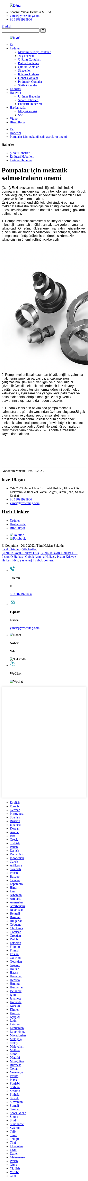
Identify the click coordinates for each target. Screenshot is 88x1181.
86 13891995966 (21, 19)
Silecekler (24, 70)
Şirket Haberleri (28, 100)
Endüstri (15, 89)
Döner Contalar (28, 78)
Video (14, 118)
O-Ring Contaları (29, 59)
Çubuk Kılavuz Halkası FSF (59, 553)
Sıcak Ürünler (11, 549)
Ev (12, 44)
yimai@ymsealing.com (24, 15)
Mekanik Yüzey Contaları (34, 52)
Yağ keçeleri (26, 55)
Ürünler (15, 48)
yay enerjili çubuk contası (36, 560)
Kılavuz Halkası (28, 74)
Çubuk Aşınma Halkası (40, 556)
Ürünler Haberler (29, 96)
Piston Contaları (28, 63)
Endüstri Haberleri (30, 104)
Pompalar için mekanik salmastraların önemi (38, 136)
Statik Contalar (27, 85)
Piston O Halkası (13, 556)
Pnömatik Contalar (30, 81)
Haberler (15, 92)
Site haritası (29, 549)
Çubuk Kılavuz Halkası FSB (20, 553)
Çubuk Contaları (28, 67)
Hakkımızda (18, 107)
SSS (21, 115)
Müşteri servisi (27, 111)
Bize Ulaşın (17, 122)
